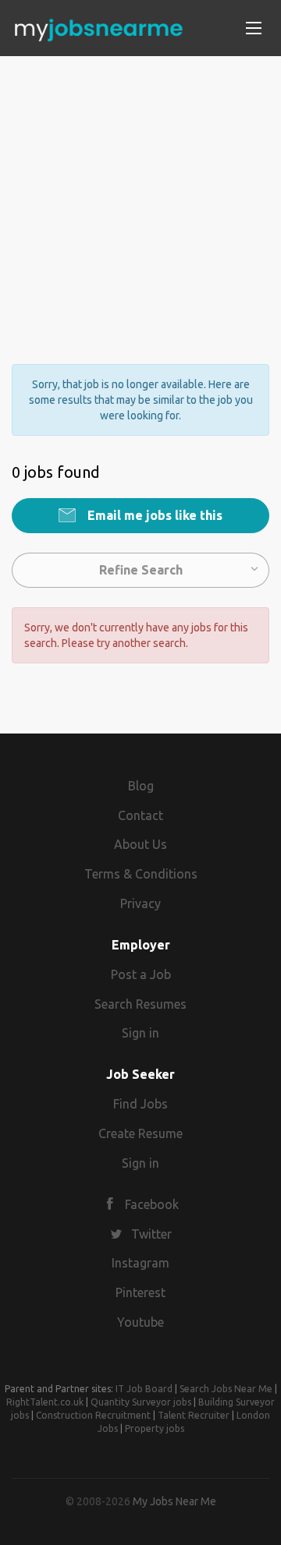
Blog (141, 786)
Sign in (140, 1033)
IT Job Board (144, 1389)
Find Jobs (140, 1104)
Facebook (152, 1204)
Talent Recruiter (193, 1415)
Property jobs (154, 1428)
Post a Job (141, 974)
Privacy (140, 903)
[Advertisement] (140, 196)
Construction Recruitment (93, 1415)
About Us (140, 844)
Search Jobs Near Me (226, 1389)
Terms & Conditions (140, 874)
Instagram (140, 1263)
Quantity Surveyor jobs (141, 1402)
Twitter (151, 1234)
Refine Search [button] (141, 570)
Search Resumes (140, 1004)
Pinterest (140, 1292)
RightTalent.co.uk (45, 1402)
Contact (140, 815)
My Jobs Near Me (174, 1501)
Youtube (140, 1322)
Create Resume (140, 1133)
